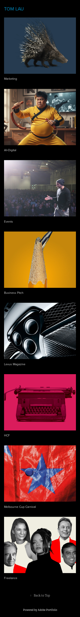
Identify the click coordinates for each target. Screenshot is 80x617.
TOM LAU (14, 8)
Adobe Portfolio (47, 610)
